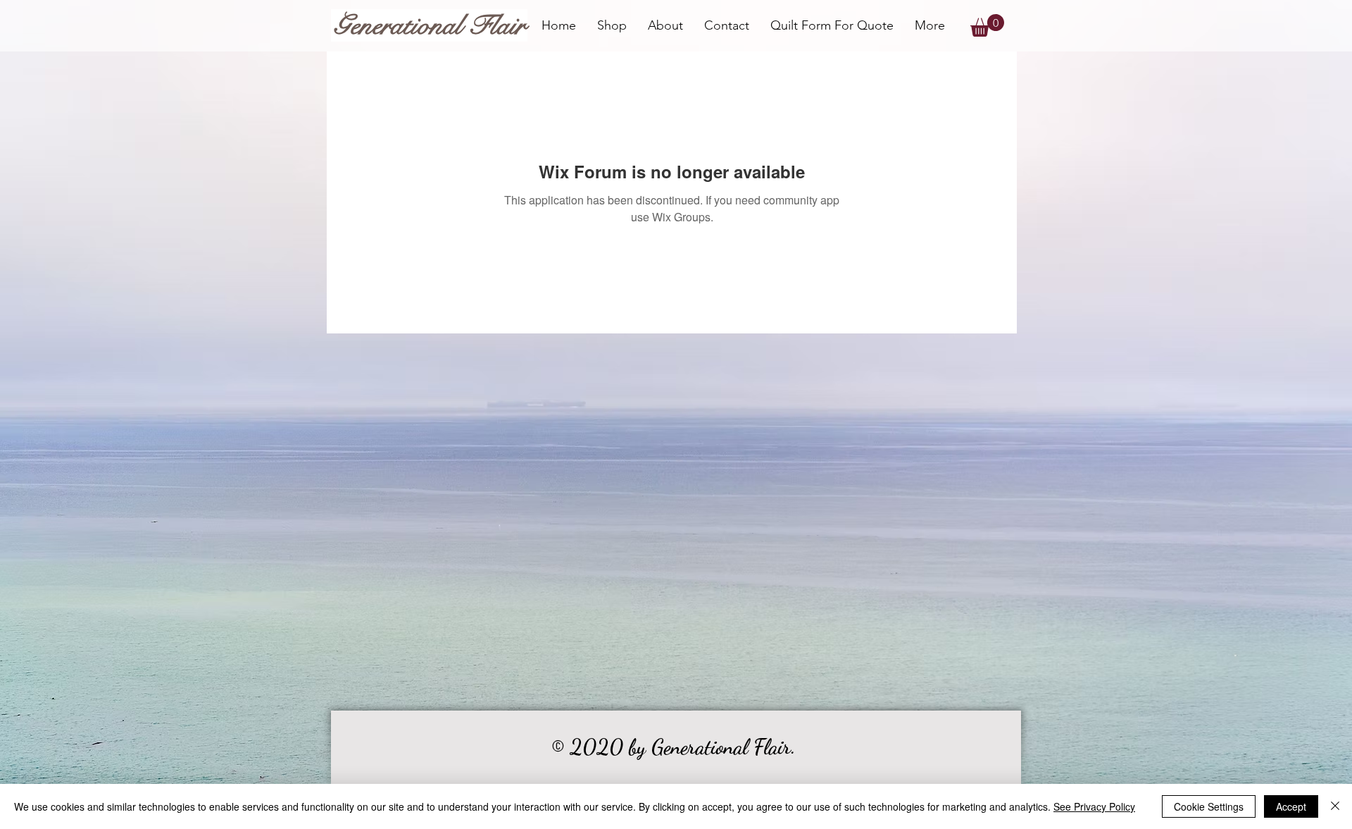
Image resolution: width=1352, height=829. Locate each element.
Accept (1291, 806)
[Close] (1335, 806)
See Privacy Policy (1094, 806)
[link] (987, 25)
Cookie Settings (1209, 806)
